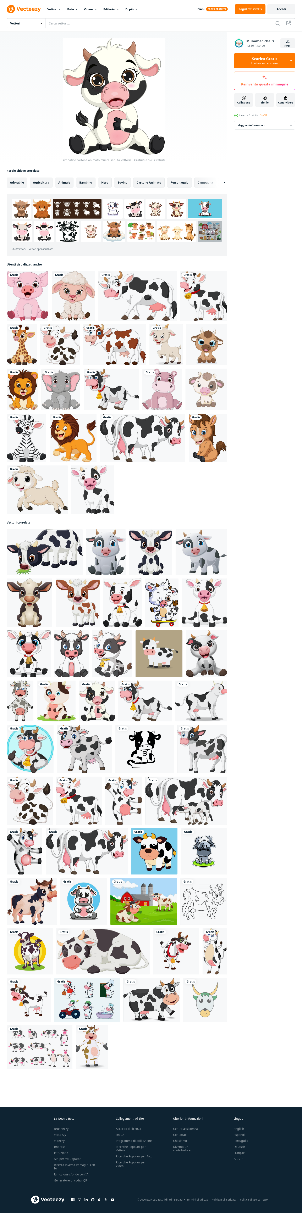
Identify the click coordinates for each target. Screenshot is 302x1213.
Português (241, 1141)
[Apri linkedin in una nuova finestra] (86, 1199)
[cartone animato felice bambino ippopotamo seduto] (162, 389)
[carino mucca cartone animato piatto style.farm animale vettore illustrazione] (159, 653)
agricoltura (41, 182)
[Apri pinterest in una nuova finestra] (92, 1199)
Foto (70, 9)
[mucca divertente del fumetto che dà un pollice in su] (30, 749)
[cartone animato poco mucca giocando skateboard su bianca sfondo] (162, 602)
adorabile (17, 182)
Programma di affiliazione (134, 1141)
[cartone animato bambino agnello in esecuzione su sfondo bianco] (37, 489)
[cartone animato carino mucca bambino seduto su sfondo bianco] (122, 602)
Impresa (60, 1147)
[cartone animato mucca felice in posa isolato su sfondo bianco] (142, 438)
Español (239, 1135)
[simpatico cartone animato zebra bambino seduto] (26, 438)
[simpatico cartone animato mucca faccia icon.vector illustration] (205, 1000)
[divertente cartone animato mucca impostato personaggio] (87, 1000)
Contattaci (180, 1135)
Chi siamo (180, 1141)
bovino (122, 182)
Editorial (109, 9)
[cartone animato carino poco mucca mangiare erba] (45, 552)
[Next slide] (220, 183)
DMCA (120, 1135)
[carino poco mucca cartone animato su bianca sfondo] (144, 749)
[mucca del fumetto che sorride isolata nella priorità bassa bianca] (151, 1000)
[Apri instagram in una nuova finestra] (79, 1199)
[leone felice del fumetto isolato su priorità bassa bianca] (73, 438)
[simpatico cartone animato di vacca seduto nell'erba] (56, 701)
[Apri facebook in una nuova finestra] (73, 1199)
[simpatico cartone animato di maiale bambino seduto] (27, 296)
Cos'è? (263, 115)
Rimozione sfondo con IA (71, 1174)
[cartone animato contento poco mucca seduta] (29, 602)
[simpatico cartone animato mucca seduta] (97, 701)
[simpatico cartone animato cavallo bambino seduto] (208, 438)
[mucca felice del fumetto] (123, 801)
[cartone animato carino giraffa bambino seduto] (22, 344)
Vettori (52, 9)
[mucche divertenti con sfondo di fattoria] (143, 901)
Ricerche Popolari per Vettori (131, 1148)
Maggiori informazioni (251, 125)
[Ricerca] (277, 23)
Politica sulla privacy (224, 1199)
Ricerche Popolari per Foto (134, 1156)
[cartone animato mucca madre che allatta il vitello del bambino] (186, 801)
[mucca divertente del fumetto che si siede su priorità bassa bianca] (60, 344)
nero (104, 182)
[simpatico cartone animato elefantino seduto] (61, 389)
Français (239, 1153)
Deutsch (239, 1147)
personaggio (179, 182)
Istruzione (61, 1153)
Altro (237, 1158)
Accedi (281, 9)
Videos (88, 9)
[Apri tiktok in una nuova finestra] (99, 1199)
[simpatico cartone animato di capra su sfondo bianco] (166, 344)
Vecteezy (60, 1135)
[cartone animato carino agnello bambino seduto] (73, 296)
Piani (200, 9)
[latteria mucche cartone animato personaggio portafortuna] (30, 951)
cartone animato (149, 182)
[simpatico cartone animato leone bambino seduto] (22, 389)
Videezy (59, 1141)
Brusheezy (61, 1129)
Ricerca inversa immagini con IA (74, 1166)
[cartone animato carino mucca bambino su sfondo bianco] (92, 489)
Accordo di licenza (128, 1129)
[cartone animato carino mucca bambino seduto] (29, 653)
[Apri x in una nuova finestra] (106, 1199)
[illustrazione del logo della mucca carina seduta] (204, 851)
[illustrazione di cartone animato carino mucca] (176, 951)
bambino (85, 182)
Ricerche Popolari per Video (131, 1164)
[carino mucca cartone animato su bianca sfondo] (20, 701)
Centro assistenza (185, 1129)
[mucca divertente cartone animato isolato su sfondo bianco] (111, 389)
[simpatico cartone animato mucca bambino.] (206, 344)
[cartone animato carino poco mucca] (150, 552)
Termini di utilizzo (197, 1199)
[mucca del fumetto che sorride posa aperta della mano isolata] (92, 1047)
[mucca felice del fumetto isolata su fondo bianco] (137, 296)
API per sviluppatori (68, 1159)
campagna (205, 182)
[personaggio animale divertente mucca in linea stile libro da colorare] (203, 901)
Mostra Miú (210, 231)
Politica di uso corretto (254, 1199)
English (239, 1129)
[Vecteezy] (24, 9)
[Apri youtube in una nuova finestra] (112, 1199)
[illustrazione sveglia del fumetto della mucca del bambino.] (206, 389)
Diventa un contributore (182, 1148)
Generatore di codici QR (70, 1180)
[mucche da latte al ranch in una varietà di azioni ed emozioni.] (39, 1047)
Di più (129, 9)
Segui (287, 45)
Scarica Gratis (264, 60)
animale (64, 182)
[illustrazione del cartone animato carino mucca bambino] (215, 951)
